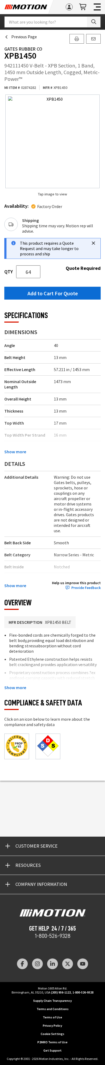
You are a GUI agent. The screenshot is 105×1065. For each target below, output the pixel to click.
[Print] (76, 39)
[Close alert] (93, 243)
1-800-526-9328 (53, 936)
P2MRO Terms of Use (52, 1042)
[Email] (93, 39)
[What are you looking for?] (93, 22)
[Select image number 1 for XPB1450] (52, 141)
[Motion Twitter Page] (67, 963)
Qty (8, 272)
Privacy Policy (52, 1026)
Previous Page (24, 36)
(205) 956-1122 (61, 992)
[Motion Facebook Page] (22, 963)
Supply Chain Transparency (52, 1001)
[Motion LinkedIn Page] (52, 963)
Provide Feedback (86, 588)
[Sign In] (69, 6)
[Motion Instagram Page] (37, 963)
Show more (15, 451)
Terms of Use (52, 1017)
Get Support (52, 1050)
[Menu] (97, 6)
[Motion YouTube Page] (82, 963)
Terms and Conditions (53, 1009)
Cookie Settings (52, 1034)
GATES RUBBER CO (23, 49)
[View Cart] (83, 7)
